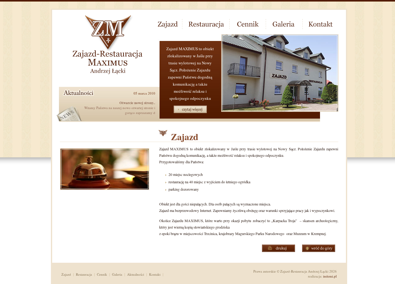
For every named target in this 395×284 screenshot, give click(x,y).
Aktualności (135, 274)
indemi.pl (330, 276)
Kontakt (154, 274)
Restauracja (84, 274)
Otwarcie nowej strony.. (137, 102)
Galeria (117, 274)
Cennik (102, 274)
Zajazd (66, 274)
